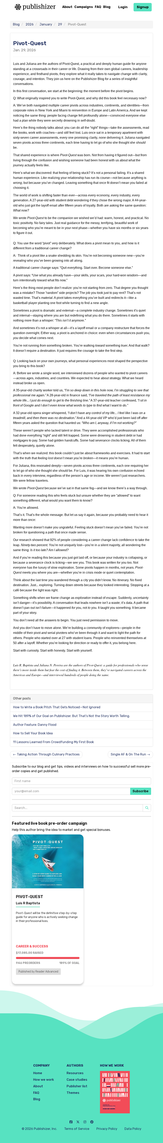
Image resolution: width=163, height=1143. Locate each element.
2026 (30, 24)
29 (60, 24)
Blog (107, 7)
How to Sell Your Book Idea (33, 733)
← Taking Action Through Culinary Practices (46, 754)
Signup (142, 7)
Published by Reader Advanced (38, 971)
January (46, 24)
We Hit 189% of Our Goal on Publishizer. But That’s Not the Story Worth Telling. (71, 716)
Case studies (77, 1080)
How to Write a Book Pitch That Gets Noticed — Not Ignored (56, 707)
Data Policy (132, 1129)
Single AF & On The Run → (130, 754)
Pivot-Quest (29, 43)
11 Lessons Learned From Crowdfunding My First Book (53, 742)
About (67, 7)
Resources (75, 1073)
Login (123, 7)
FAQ (98, 7)
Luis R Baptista (28, 903)
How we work (43, 1080)
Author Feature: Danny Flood (34, 725)
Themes (73, 1093)
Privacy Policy (106, 1129)
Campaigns (83, 7)
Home (37, 1073)
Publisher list (77, 1086)
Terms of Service (76, 1129)
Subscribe (140, 791)
